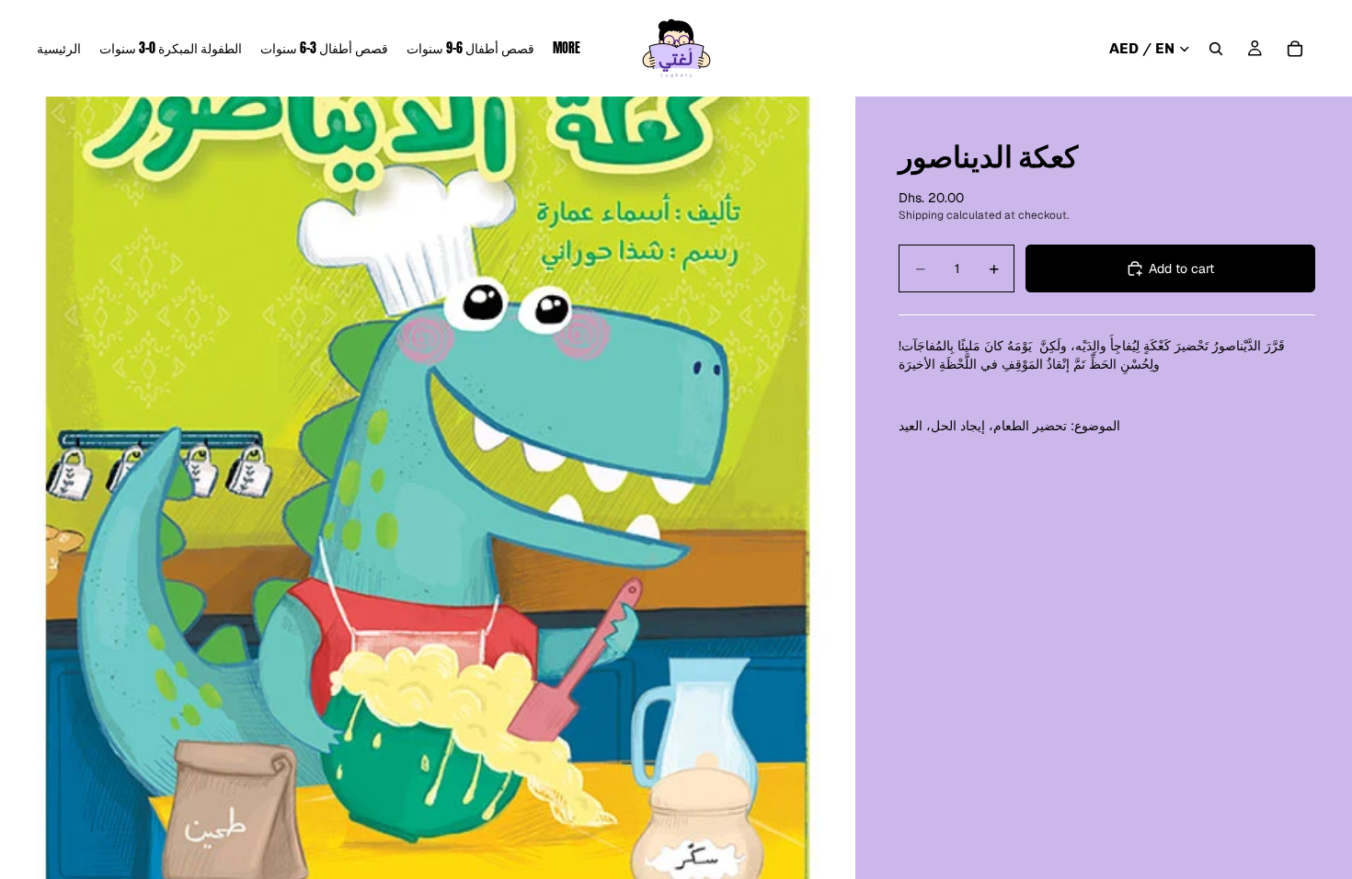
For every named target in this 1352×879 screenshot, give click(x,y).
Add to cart (1181, 268)
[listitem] (567, 48)
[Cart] (1295, 49)
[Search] (1216, 49)
